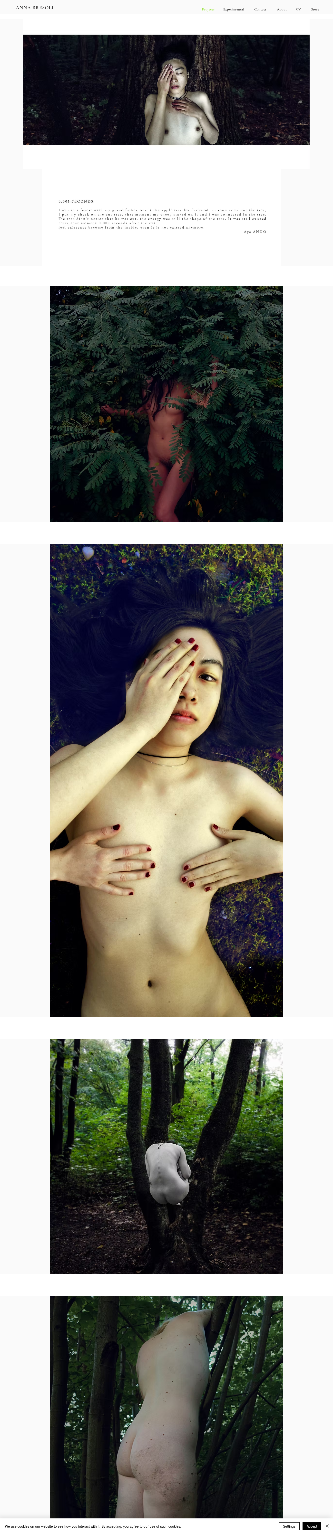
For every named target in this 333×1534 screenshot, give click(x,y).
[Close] (327, 1526)
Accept (312, 1526)
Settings (289, 1526)
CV (298, 9)
